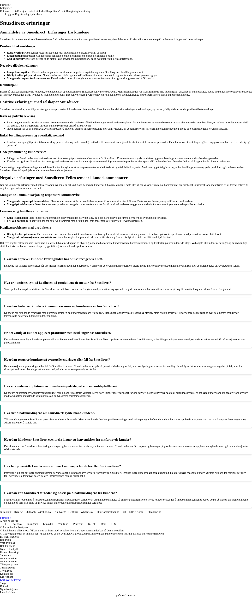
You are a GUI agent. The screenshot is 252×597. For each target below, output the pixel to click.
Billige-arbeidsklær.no (107, 511)
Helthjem (73, 511)
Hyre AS (18, 511)
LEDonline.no (153, 511)
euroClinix (5, 511)
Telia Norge (59, 511)
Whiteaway (87, 511)
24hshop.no (44, 511)
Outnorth (31, 511)
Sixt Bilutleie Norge (132, 511)
